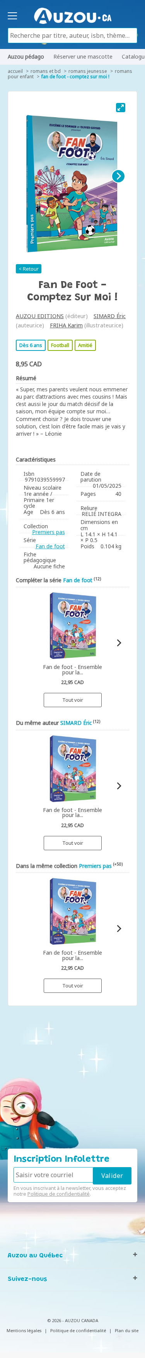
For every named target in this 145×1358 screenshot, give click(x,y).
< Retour (29, 268)
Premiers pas (48, 532)
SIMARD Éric (110, 316)
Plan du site (126, 1330)
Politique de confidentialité (58, 1193)
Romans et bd (46, 71)
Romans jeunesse (87, 71)
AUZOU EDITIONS (40, 316)
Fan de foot (50, 546)
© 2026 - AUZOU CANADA (72, 1320)
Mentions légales (24, 1330)
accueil (15, 71)
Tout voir (72, 699)
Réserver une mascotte (83, 56)
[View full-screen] (120, 107)
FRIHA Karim (66, 325)
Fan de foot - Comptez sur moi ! (75, 76)
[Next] (118, 176)
